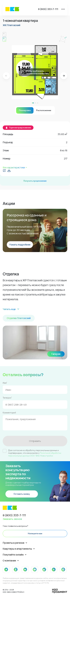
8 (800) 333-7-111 (48, 9)
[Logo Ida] (59, 591)
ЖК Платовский (11, 25)
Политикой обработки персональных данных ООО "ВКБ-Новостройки (34, 454)
